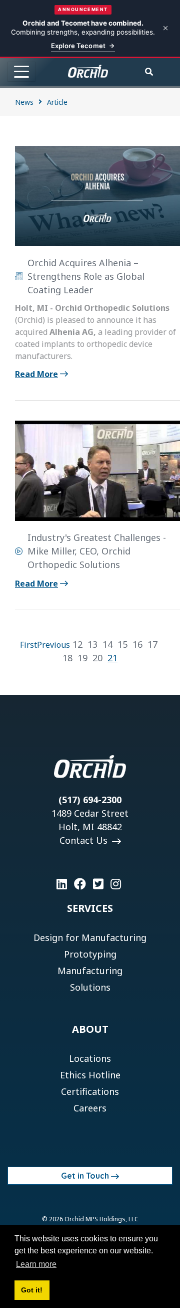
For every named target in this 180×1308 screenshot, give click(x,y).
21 (113, 658)
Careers (90, 1108)
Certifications (90, 1091)
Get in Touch (85, 1176)
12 (77, 644)
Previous (53, 644)
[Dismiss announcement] (165, 28)
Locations (90, 1058)
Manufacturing (90, 971)
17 (153, 644)
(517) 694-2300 (90, 800)
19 (83, 658)
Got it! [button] (31, 1290)
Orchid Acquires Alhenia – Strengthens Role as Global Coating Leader (86, 276)
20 (97, 658)
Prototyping (90, 954)
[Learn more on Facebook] (80, 884)
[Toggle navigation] (22, 72)
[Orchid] (88, 71)
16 (137, 644)
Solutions (90, 987)
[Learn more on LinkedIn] (61, 884)
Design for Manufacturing (90, 937)
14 (107, 644)
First (28, 644)
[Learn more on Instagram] (115, 884)
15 (123, 644)
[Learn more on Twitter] (98, 884)
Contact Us (85, 840)
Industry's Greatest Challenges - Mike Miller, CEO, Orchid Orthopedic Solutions (97, 551)
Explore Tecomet (78, 46)
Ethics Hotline (90, 1075)
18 (67, 658)
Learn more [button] (36, 1264)
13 (93, 644)
